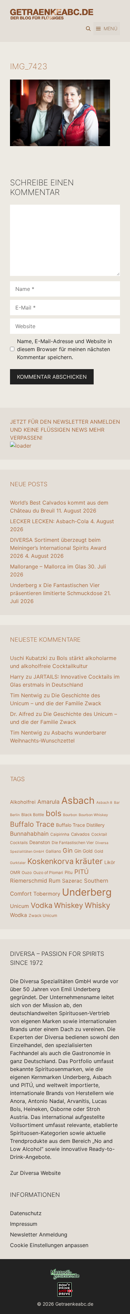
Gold (98, 851)
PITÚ (81, 872)
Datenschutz (26, 1213)
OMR (15, 872)
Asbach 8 (104, 802)
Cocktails (19, 842)
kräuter (89, 861)
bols (53, 813)
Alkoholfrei (23, 802)
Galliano (53, 851)
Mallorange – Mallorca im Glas (48, 566)
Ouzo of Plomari (48, 872)
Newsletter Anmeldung (38, 1234)
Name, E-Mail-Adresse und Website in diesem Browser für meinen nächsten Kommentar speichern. (64, 349)
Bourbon (70, 815)
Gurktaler (18, 863)
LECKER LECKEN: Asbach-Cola (49, 521)
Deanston (39, 842)
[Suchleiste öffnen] (88, 28)
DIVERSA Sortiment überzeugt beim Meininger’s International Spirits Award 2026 (58, 548)
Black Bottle (32, 814)
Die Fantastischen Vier (73, 842)
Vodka (41, 905)
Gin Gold (83, 851)
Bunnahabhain (29, 833)
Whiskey (68, 905)
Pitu (69, 872)
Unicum (19, 906)
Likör (109, 862)
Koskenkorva (50, 861)
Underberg (87, 892)
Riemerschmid (28, 880)
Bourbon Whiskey (93, 815)
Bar (117, 802)
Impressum (23, 1223)
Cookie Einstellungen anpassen (49, 1245)
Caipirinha (59, 834)
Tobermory (46, 894)
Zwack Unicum (43, 915)
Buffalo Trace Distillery (80, 825)
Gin (68, 850)
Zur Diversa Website (35, 1173)
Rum (54, 880)
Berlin (15, 815)
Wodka (18, 915)
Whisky (97, 905)
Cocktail (99, 834)
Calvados (80, 834)
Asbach (78, 800)
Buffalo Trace (32, 824)
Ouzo (27, 872)
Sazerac (72, 881)
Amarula (48, 801)
